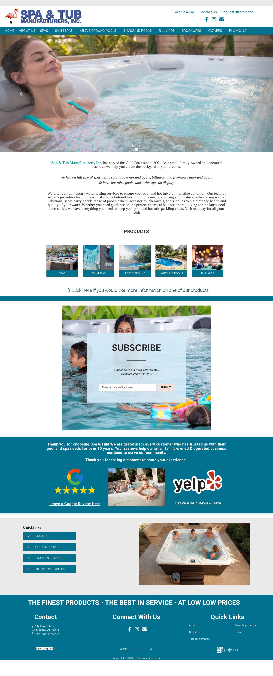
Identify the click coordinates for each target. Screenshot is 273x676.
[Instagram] (214, 20)
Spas (44, 31)
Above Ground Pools (98, 31)
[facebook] (206, 20)
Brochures (192, 31)
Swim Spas (64, 31)
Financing (237, 31)
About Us (27, 31)
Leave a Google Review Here (74, 504)
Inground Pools (137, 31)
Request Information (237, 12)
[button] (20, 93)
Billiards (167, 31)
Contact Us (208, 12)
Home (9, 31)
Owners (215, 31)
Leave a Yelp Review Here (198, 503)
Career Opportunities (245, 625)
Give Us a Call (184, 12)
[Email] (221, 20)
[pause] (136, 149)
